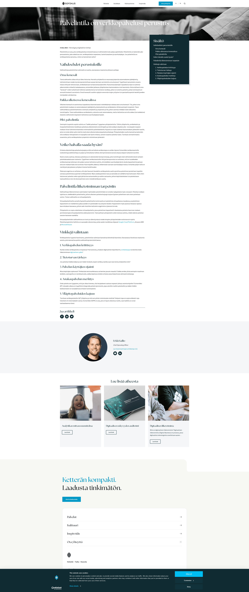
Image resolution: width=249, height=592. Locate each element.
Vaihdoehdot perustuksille (162, 45)
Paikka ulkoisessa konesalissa (166, 51)
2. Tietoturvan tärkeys (163, 70)
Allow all (189, 574)
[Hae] (184, 3)
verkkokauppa (126, 250)
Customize (187, 580)
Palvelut (106, 3)
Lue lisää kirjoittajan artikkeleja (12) (125, 349)
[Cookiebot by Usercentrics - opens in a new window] (56, 588)
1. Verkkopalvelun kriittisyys (165, 67)
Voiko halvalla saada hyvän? (163, 57)
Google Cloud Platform (126, 222)
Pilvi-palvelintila (161, 54)
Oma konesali (160, 49)
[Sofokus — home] (75, 3)
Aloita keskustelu (71, 499)
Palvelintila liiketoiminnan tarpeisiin (166, 60)
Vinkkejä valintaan (160, 64)
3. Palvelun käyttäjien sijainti (165, 73)
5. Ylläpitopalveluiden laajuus (165, 78)
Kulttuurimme (129, 3)
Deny (189, 587)
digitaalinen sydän (76, 252)
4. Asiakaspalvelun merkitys (165, 76)
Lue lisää (67, 432)
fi (180, 3)
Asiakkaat (117, 3)
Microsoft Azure (66, 225)
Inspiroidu (142, 3)
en (176, 3)
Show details (74, 586)
